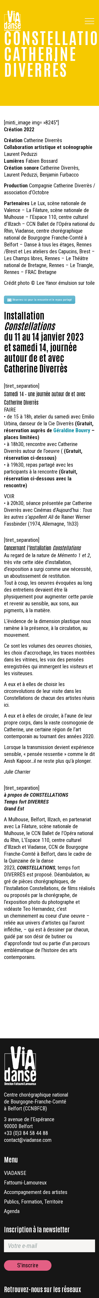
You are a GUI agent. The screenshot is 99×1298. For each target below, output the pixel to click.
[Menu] (89, 20)
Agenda (12, 1211)
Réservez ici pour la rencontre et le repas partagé (42, 299)
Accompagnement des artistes (35, 1192)
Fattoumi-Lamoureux (25, 1182)
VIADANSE (15, 1173)
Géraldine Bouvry (71, 430)
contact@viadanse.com (27, 1140)
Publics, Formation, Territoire (33, 1201)
